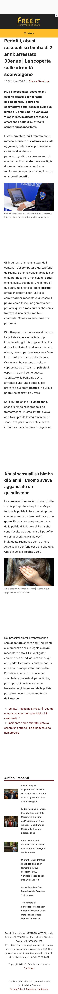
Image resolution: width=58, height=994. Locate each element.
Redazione (43, 989)
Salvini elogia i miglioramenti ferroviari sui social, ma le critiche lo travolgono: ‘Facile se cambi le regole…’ (33, 793)
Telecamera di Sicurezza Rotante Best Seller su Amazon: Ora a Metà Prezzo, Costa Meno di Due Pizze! (33, 910)
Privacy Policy (17, 989)
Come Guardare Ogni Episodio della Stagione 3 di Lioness (33, 891)
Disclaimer (30, 989)
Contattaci (29, 968)
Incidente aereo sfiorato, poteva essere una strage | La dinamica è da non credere (27, 727)
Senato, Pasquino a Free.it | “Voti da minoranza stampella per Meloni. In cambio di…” (28, 713)
